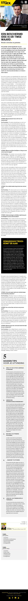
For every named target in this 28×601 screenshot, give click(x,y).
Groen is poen (6, 552)
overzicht (23, 523)
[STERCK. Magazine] (6, 3)
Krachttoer (6, 537)
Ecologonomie (7, 556)
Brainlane (19, 595)
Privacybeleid (10, 593)
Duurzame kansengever (8, 540)
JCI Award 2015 (7, 543)
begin (24, 521)
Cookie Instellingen (16, 593)
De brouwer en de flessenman (10, 539)
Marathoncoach (7, 553)
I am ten (11, 595)
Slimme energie (7, 541)
